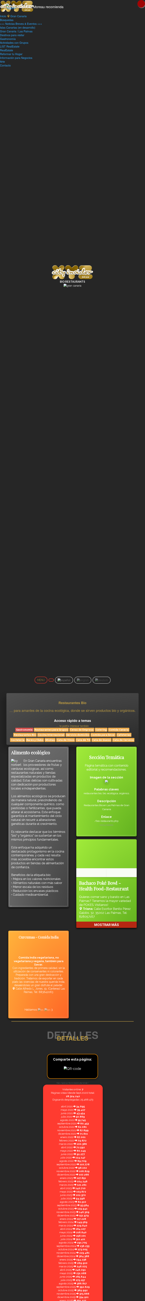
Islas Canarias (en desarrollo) (17, 27)
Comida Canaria (119, 729)
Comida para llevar (103, 734)
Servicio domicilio (77, 734)
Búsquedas (6, 20)
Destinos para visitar (12, 35)
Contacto (5, 65)
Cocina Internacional (51, 734)
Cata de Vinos (65, 740)
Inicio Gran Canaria (13, 16)
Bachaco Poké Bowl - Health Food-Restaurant (104, 886)
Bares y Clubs (34, 740)
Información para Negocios (16, 58)
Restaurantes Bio (25, 734)
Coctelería (17, 740)
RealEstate (6, 50)
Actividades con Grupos (14, 42)
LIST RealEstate (9, 46)
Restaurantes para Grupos (51, 729)
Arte (2, 61)
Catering (101, 729)
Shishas (50, 740)
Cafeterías (124, 734)
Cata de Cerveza (123, 740)
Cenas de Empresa (81, 729)
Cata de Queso (101, 740)
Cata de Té (83, 740)
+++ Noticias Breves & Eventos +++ (21, 24)
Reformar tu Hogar (11, 54)
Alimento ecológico (30, 752)
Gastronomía (8, 39)
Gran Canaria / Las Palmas (16, 31)
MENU (41, 680)
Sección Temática (106, 757)
